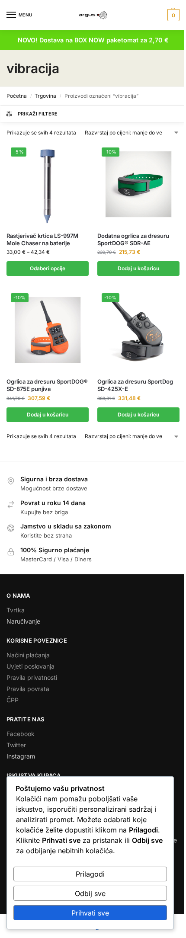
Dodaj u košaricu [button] (138, 268)
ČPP (12, 700)
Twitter (16, 745)
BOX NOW (89, 40)
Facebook (20, 733)
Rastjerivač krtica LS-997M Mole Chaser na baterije (42, 239)
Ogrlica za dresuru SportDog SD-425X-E (135, 385)
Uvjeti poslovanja (30, 666)
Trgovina (45, 96)
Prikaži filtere (38, 114)
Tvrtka (15, 610)
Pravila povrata (27, 688)
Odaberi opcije (47, 268)
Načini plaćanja (28, 655)
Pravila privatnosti (31, 677)
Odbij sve (90, 893)
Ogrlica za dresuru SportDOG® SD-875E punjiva (47, 385)
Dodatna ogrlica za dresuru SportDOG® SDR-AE (133, 239)
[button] (172, 15)
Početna (16, 96)
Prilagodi (90, 874)
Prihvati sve (90, 913)
